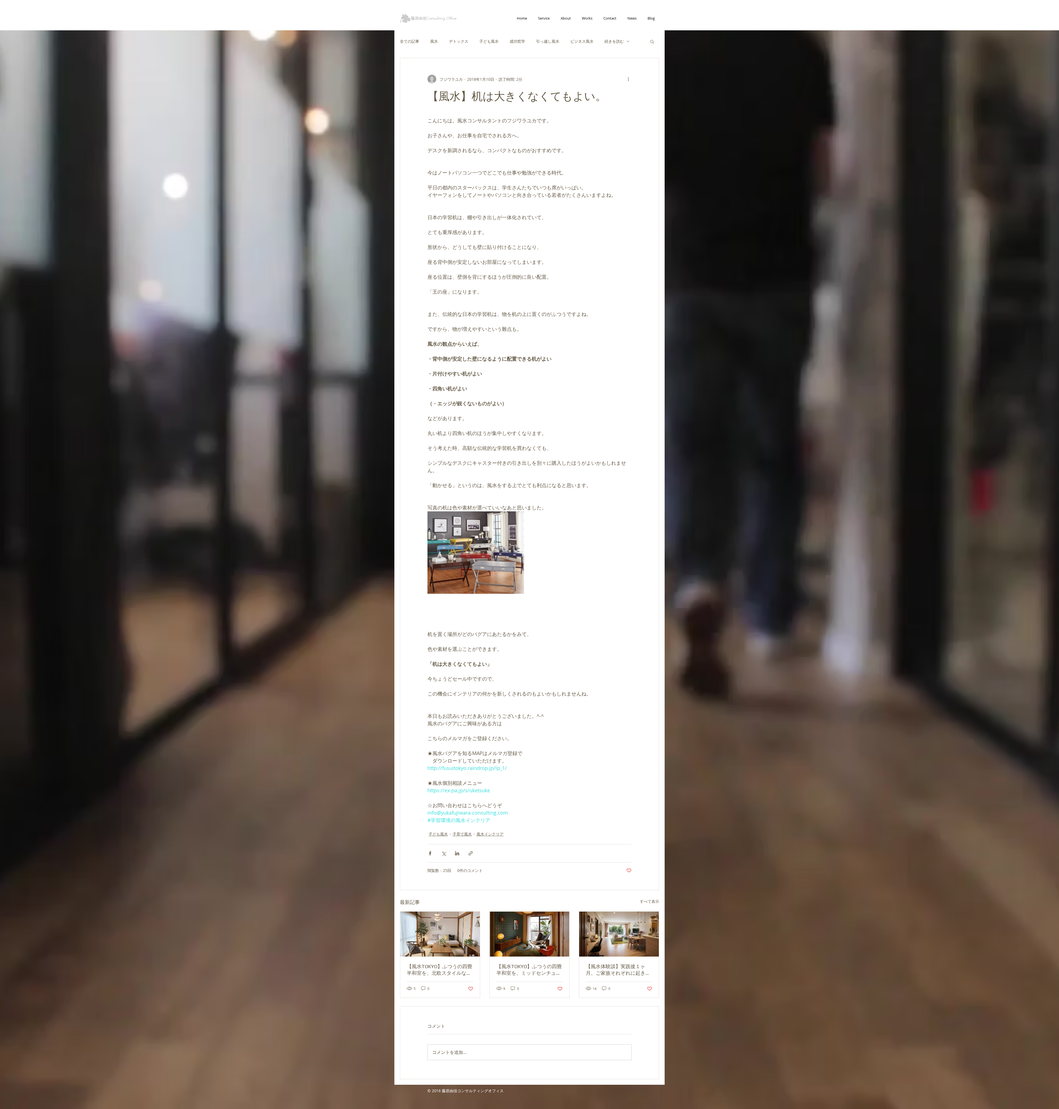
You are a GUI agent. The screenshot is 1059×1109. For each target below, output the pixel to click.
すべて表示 (649, 901)
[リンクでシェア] (470, 853)
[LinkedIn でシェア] (457, 853)
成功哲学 (517, 41)
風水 (434, 41)
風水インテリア (490, 834)
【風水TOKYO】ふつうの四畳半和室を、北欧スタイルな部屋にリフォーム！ (439, 969)
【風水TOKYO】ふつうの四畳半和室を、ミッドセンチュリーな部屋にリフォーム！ (529, 969)
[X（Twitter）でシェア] (443, 853)
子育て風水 (462, 834)
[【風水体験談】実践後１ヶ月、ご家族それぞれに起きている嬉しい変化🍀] (619, 934)
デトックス (458, 41)
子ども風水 (489, 41)
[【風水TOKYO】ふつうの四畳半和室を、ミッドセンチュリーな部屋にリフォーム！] (529, 934)
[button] (652, 41)
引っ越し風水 (547, 41)
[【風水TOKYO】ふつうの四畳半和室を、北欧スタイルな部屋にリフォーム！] (440, 934)
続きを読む (614, 41)
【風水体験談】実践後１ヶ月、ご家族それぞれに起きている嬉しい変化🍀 (618, 969)
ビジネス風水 (581, 41)
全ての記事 (409, 41)
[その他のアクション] (628, 79)
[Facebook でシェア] (430, 853)
